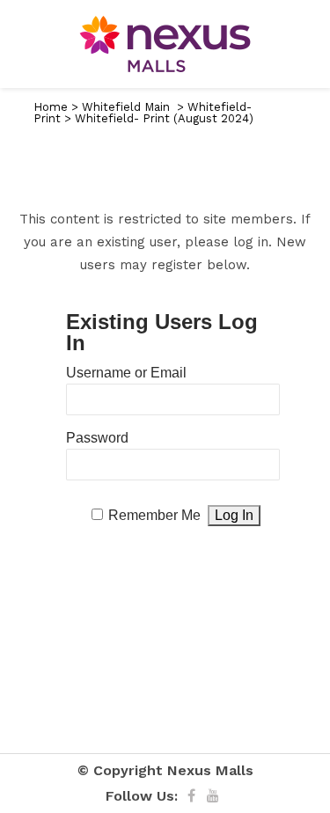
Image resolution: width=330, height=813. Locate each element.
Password (97, 437)
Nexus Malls (210, 770)
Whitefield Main (126, 107)
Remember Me (154, 515)
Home (50, 107)
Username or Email (126, 372)
